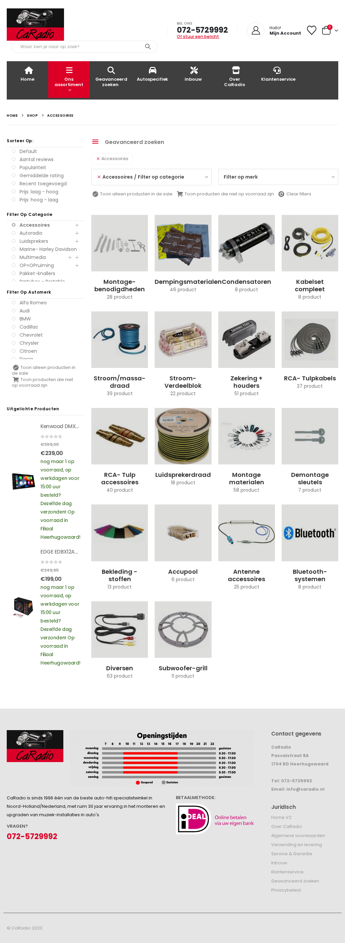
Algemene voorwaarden (298, 835)
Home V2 (281, 817)
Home (27, 79)
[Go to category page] (119, 243)
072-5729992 (202, 30)
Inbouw (193, 79)
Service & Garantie (291, 854)
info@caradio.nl (305, 789)
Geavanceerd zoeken (111, 82)
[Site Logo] (35, 24)
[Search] (147, 46)
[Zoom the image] (35, 734)
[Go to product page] (23, 481)
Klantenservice (278, 79)
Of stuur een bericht (198, 36)
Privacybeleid (286, 890)
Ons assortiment (69, 82)
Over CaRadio (234, 82)
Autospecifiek (152, 79)
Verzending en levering (296, 844)
